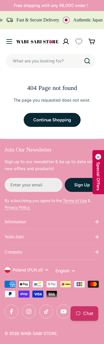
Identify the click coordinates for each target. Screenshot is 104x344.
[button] (98, 172)
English (62, 270)
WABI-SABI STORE (39, 333)
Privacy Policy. (18, 207)
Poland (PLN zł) (28, 270)
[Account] (65, 41)
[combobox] (50, 61)
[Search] (87, 60)
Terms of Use (75, 200)
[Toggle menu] (9, 41)
